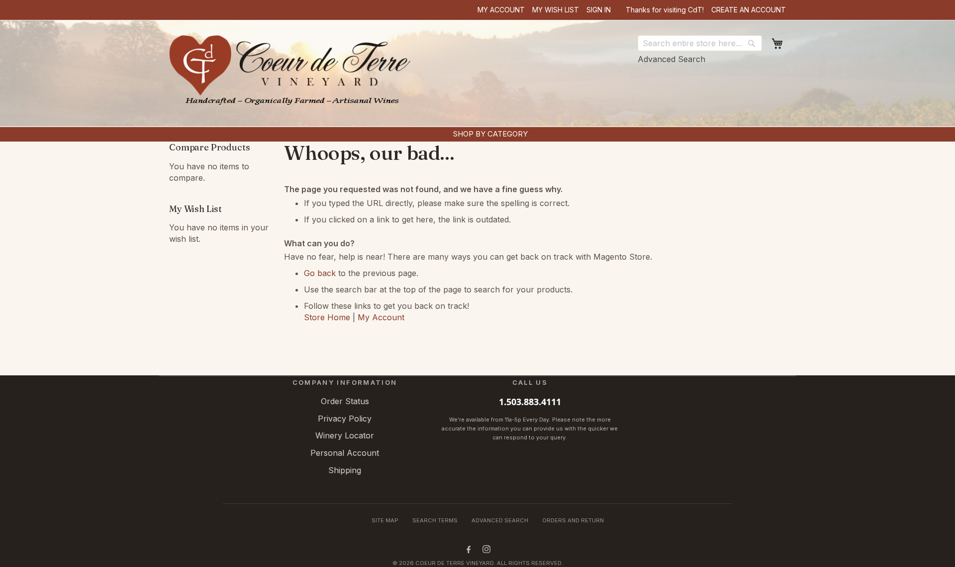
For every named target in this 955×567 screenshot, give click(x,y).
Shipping (344, 470)
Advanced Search (671, 59)
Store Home (327, 317)
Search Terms (435, 520)
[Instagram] (486, 549)
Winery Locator (344, 435)
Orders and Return (573, 520)
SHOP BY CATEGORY (490, 134)
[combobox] (700, 43)
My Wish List (555, 9)
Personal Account (344, 453)
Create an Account (748, 9)
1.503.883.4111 (530, 402)
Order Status (345, 401)
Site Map (385, 520)
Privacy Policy (345, 419)
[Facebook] (469, 549)
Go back (320, 273)
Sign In (598, 9)
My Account (501, 9)
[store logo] (292, 74)
